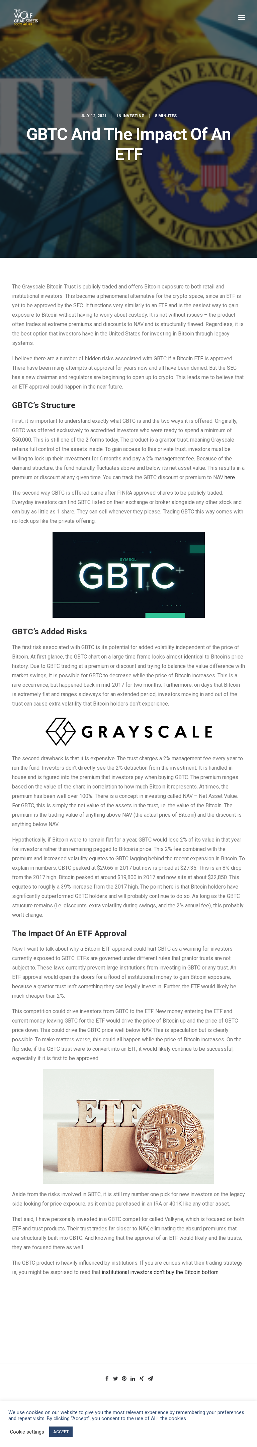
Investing (133, 116)
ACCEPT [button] (61, 1431)
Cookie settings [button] (27, 1432)
